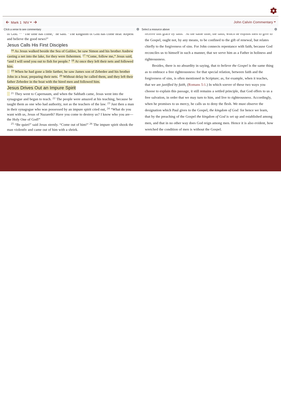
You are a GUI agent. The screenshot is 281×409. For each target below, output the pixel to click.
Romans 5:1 (197, 84)
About (140, 147)
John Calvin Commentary (253, 22)
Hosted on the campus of (124, 162)
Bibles (134, 147)
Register (272, 6)
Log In (260, 6)
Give (168, 147)
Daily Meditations (220, 6)
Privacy (155, 147)
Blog (235, 6)
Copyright (147, 147)
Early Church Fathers (194, 6)
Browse (173, 6)
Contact (162, 147)
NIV (26, 22)
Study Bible (247, 6)
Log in (113, 147)
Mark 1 (16, 22)
